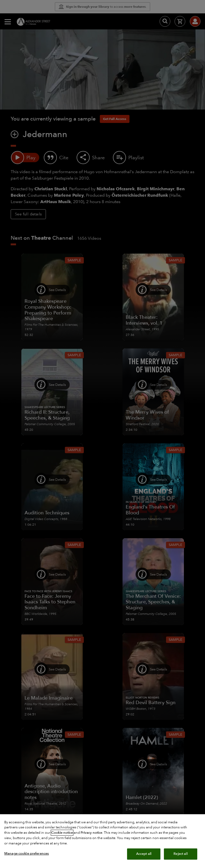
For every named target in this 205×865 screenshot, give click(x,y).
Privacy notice (91, 832)
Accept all (143, 853)
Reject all (180, 853)
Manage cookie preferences (26, 853)
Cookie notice (62, 832)
